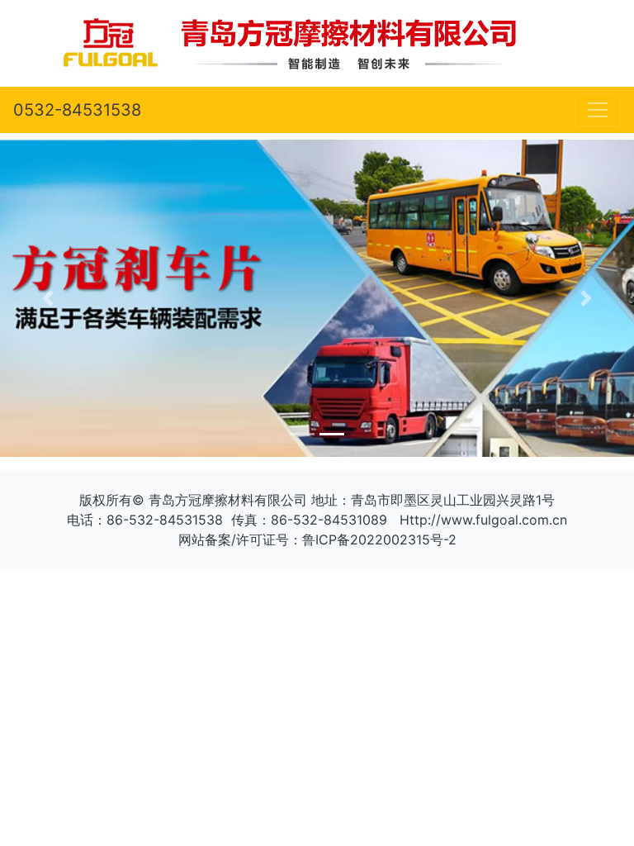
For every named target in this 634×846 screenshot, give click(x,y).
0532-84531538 (77, 110)
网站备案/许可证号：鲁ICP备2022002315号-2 (317, 539)
